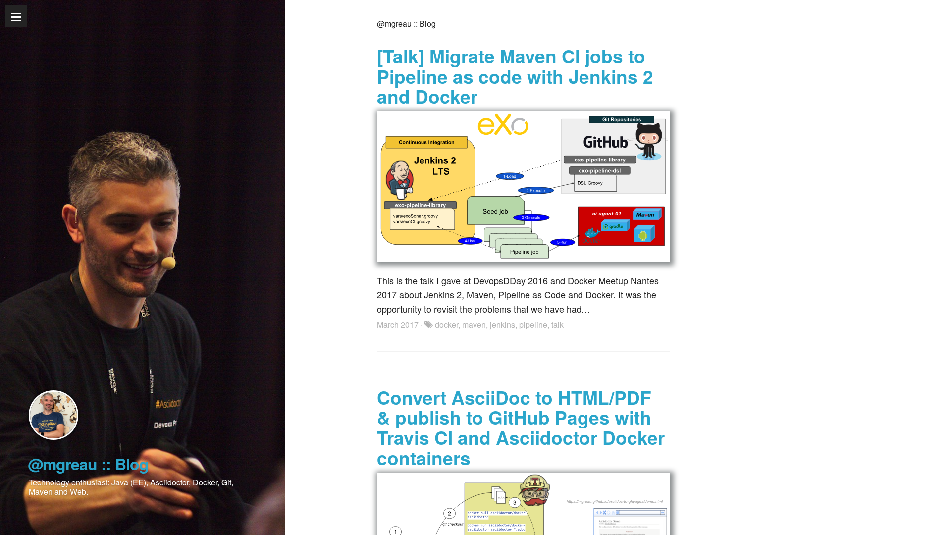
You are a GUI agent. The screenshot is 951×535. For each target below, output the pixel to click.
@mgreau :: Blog (88, 463)
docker (446, 324)
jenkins (502, 324)
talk (557, 324)
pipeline (533, 324)
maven (474, 324)
